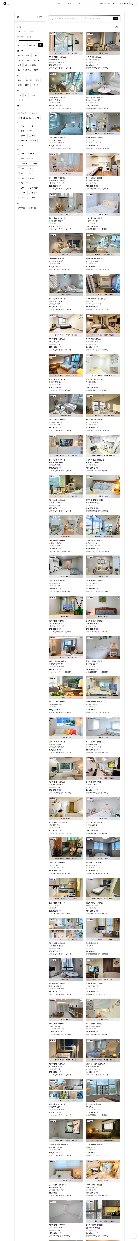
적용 (40, 45)
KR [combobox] (114, 3)
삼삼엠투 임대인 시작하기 (105, 3)
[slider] (18, 40)
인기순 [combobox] (116, 27)
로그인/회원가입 (124, 3)
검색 (115, 18)
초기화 (41, 17)
